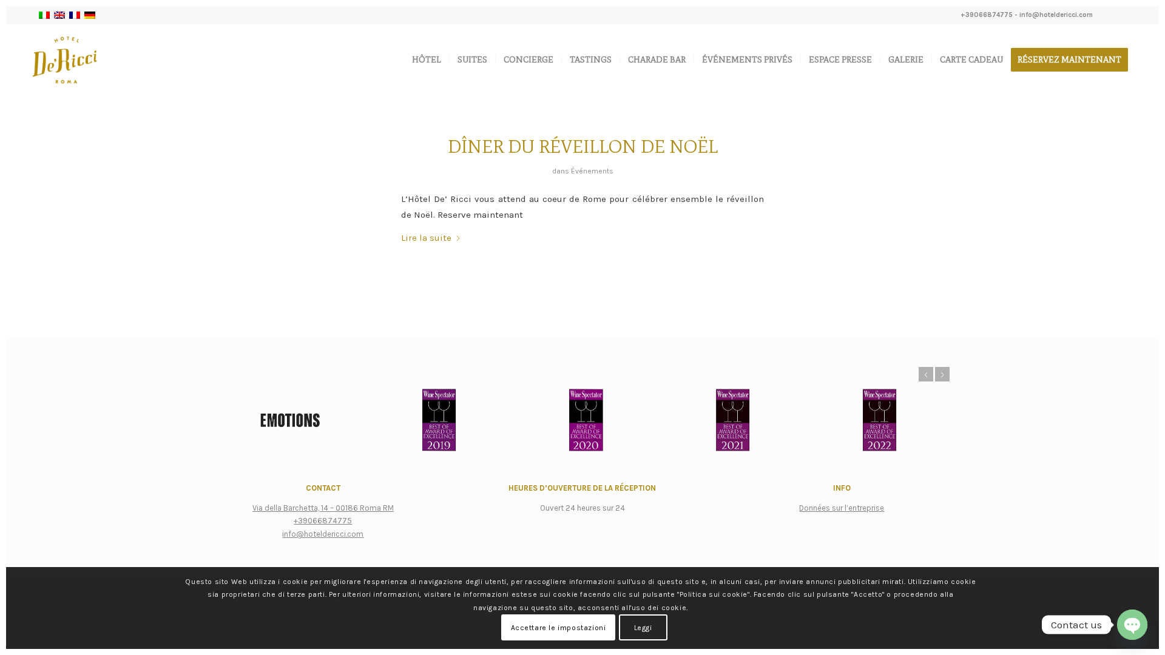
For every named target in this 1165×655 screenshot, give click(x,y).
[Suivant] (942, 374)
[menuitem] (426, 60)
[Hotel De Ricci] (65, 60)
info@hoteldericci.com (1056, 15)
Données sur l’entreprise (841, 507)
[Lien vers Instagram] (1127, 15)
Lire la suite (426, 237)
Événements (592, 171)
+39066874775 (987, 15)
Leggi (643, 627)
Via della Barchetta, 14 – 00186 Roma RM (323, 507)
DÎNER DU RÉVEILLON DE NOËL (583, 146)
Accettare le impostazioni (558, 627)
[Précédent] (926, 374)
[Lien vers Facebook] (1108, 15)
